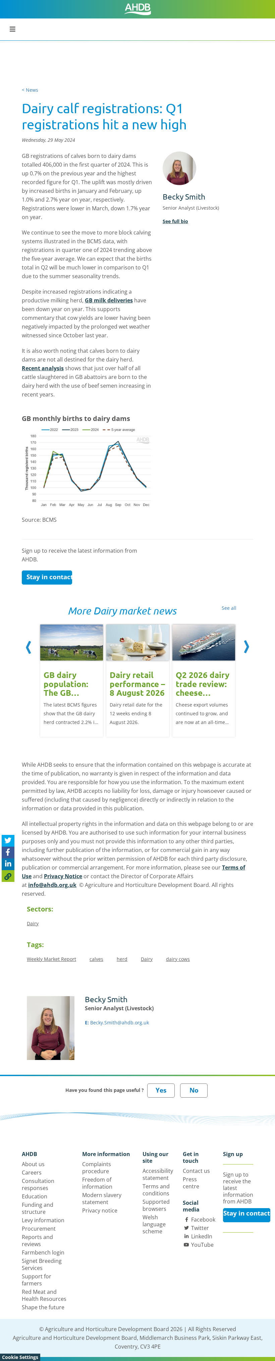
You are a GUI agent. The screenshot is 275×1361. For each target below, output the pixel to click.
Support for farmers (36, 1280)
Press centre (191, 1183)
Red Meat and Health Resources (44, 1295)
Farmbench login (43, 1252)
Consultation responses (38, 1184)
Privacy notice (99, 1210)
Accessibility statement (158, 1174)
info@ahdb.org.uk (52, 885)
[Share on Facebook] (8, 852)
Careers (32, 1172)
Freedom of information (97, 1183)
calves (96, 959)
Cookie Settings (20, 1357)
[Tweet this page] (8, 841)
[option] (72, 680)
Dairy (33, 923)
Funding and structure (37, 1208)
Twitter (200, 1228)
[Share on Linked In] (8, 864)
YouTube (202, 1244)
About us (33, 1164)
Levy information (43, 1220)
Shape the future (43, 1307)
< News (30, 90)
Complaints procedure (96, 1167)
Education (34, 1196)
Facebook (203, 1219)
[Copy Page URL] (8, 876)
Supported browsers (156, 1205)
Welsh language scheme (154, 1224)
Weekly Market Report (51, 959)
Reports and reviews (37, 1240)
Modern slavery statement (101, 1198)
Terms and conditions (156, 1190)
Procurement (39, 1228)
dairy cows (178, 959)
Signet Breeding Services (42, 1264)
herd (122, 959)
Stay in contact (49, 576)
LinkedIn (201, 1236)
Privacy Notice (63, 876)
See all (229, 608)
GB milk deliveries (109, 300)
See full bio (175, 221)
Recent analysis (43, 368)
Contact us (196, 1171)
